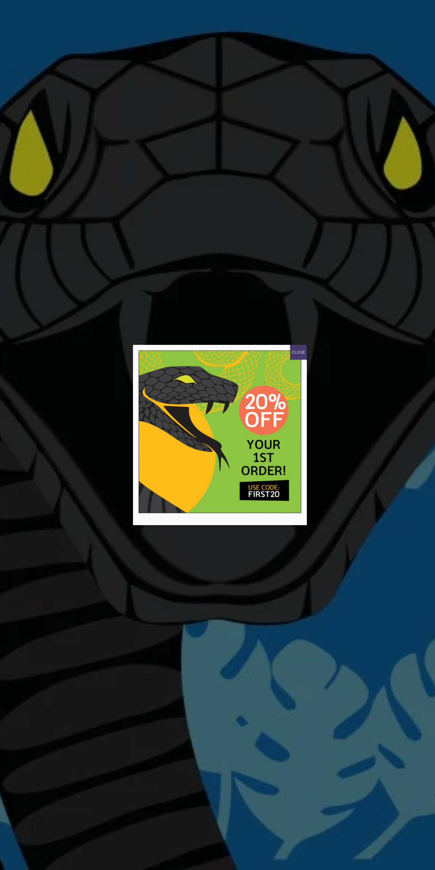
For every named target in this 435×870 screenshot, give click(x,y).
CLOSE (298, 352)
